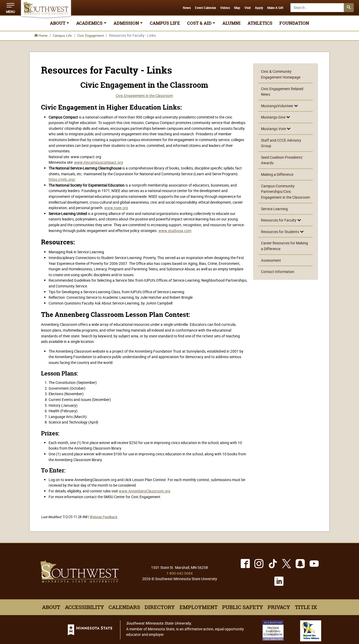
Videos (225, 8)
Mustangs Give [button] (273, 117)
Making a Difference (277, 174)
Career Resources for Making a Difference (284, 245)
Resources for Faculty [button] (279, 220)
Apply (259, 8)
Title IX (306, 607)
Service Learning (274, 208)
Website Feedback (103, 517)
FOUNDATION (294, 23)
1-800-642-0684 (179, 573)
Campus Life (62, 35)
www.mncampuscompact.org (98, 162)
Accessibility (84, 607)
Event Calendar (205, 8)
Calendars (124, 607)
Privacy (279, 607)
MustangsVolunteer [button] (277, 105)
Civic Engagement (90, 35)
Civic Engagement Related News (282, 91)
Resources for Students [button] (280, 231)
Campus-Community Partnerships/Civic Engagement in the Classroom (285, 191)
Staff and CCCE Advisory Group (281, 143)
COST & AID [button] (199, 23)
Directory (160, 607)
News (187, 8)
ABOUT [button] (57, 23)
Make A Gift (275, 8)
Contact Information (277, 271)
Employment (199, 607)
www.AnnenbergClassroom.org (144, 490)
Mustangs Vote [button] (274, 128)
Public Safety (242, 607)
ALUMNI (231, 23)
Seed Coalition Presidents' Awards (282, 160)
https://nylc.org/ (62, 179)
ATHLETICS (260, 23)
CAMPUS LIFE (165, 23)
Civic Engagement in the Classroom (144, 95)
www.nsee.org (116, 207)
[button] (10, 7)
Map (237, 8)
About (51, 607)
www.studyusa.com (174, 230)
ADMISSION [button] (126, 23)
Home (43, 35)
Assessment (271, 260)
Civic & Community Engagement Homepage (280, 74)
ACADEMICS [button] (89, 23)
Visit (247, 8)
